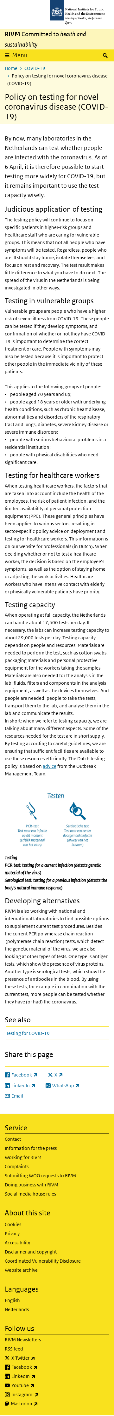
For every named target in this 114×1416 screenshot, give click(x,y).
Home (11, 68)
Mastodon (41, 1403)
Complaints (16, 1166)
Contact (13, 1139)
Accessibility (17, 1243)
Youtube (39, 1385)
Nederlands (17, 1309)
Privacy (12, 1233)
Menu (20, 55)
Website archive (21, 1270)
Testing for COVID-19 (28, 1033)
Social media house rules (30, 1194)
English (12, 1300)
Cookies (13, 1224)
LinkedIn (40, 1376)
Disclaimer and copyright (31, 1252)
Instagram (41, 1394)
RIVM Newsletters (23, 1340)
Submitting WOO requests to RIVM (40, 1176)
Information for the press (31, 1148)
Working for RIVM (23, 1157)
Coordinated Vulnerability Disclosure (43, 1261)
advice (49, 766)
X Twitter (39, 1358)
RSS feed (14, 1349)
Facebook (41, 1367)
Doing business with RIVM (31, 1185)
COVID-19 (34, 68)
